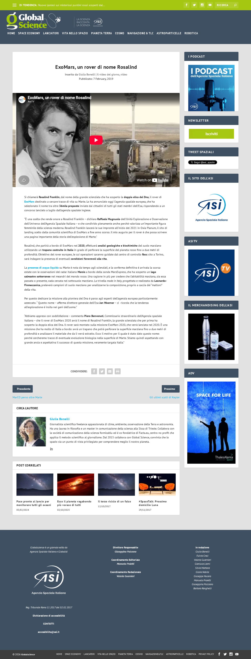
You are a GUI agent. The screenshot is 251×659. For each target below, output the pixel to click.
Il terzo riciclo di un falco (114, 501)
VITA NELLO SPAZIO (75, 33)
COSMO (119, 33)
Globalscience (28, 654)
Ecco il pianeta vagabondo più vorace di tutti (74, 503)
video (124, 74)
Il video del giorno (108, 74)
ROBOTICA (191, 33)
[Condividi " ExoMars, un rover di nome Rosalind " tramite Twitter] (102, 371)
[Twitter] (194, 5)
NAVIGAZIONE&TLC (154, 654)
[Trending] (14, 5)
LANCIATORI (51, 33)
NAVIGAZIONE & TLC (140, 33)
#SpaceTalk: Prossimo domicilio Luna (153, 503)
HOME (11, 33)
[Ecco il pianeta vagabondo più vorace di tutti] (75, 485)
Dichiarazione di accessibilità (49, 615)
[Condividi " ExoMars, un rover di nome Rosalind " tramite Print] (118, 371)
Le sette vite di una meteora (55, 5)
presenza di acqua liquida (43, 267)
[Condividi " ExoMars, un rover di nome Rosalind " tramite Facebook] (94, 371)
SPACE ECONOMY (29, 33)
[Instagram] (202, 5)
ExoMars (29, 201)
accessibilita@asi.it (48, 632)
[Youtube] (210, 5)
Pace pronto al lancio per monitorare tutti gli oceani (33, 503)
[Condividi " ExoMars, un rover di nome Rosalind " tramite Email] (110, 371)
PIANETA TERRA (101, 33)
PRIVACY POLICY (206, 654)
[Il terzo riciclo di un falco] (116, 485)
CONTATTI (48, 623)
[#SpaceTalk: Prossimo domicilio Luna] (157, 485)
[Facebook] (186, 5)
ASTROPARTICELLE (169, 33)
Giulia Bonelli (87, 74)
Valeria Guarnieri (125, 576)
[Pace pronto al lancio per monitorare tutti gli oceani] (34, 485)
